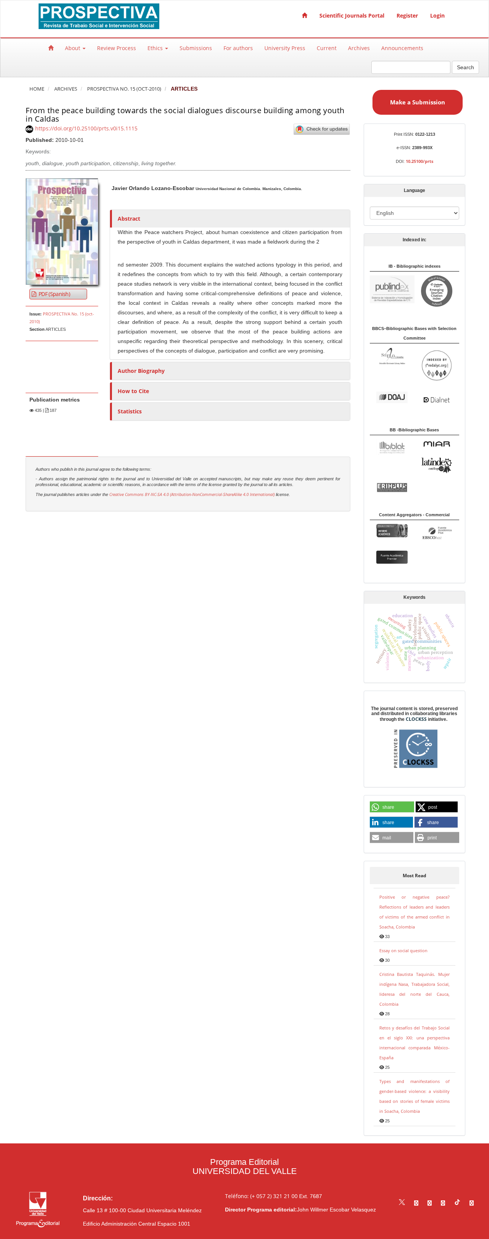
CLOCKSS (416, 719)
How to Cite (133, 391)
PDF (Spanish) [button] (53, 294)
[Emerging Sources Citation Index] (436, 290)
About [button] (73, 48)
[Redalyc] (436, 365)
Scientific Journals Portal (351, 15)
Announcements (402, 48)
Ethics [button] (155, 48)
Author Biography (141, 370)
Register (407, 15)
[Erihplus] (392, 487)
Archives (359, 48)
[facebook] (416, 1202)
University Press (284, 48)
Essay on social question (403, 950)
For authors (238, 48)
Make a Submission (417, 102)
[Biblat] (392, 446)
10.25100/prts (419, 161)
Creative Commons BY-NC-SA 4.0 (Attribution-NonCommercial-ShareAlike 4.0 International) (192, 494)
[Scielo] (392, 355)
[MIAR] (436, 444)
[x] (402, 1202)
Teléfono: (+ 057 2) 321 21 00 (261, 1196)
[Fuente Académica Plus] (436, 533)
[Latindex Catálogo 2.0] (436, 465)
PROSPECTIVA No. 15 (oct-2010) (124, 89)
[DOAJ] (392, 397)
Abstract (129, 218)
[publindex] (392, 289)
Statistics (130, 411)
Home (36, 89)
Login (437, 15)
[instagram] (429, 1202)
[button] (392, 807)
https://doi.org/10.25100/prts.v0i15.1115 (86, 128)
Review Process (116, 48)
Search (465, 67)
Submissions (196, 48)
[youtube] (443, 1202)
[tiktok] (457, 1202)
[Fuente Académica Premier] (392, 556)
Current (327, 48)
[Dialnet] (436, 399)
